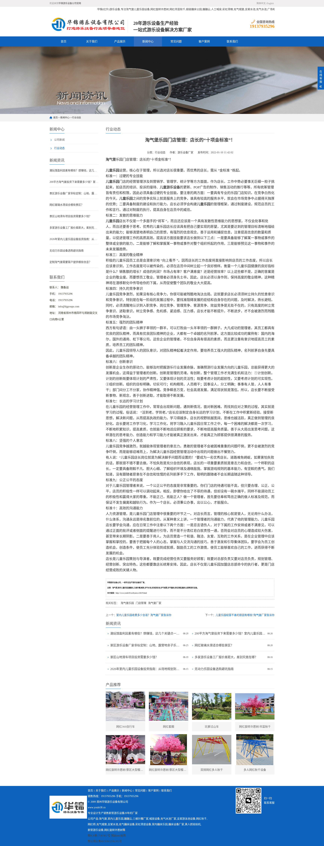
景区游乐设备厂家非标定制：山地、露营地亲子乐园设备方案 (74, 193)
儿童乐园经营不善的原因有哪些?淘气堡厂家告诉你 (245, 615)
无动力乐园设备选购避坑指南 (67, 250)
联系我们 (232, 41)
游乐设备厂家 (185, 152)
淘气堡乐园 (127, 603)
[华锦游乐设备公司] (89, 24)
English (270, 3)
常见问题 (176, 41)
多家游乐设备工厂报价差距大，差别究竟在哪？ (74, 227)
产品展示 (119, 41)
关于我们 (91, 41)
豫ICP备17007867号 (99, 835)
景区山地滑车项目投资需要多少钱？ (71, 216)
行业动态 (76, 117)
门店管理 (141, 603)
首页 (63, 41)
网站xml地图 (118, 835)
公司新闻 (59, 139)
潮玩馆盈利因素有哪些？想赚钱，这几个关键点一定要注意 (74, 170)
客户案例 (204, 41)
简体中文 (261, 3)
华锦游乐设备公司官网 (69, 3)
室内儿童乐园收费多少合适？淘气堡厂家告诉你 (143, 615)
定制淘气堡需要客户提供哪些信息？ (71, 262)
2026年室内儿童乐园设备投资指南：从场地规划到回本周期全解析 (74, 239)
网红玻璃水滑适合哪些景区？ (67, 204)
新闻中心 (148, 41)
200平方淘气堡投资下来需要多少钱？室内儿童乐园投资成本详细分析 (74, 182)
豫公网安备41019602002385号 (105, 841)
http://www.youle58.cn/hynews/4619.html (131, 593)
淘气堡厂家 (154, 603)
